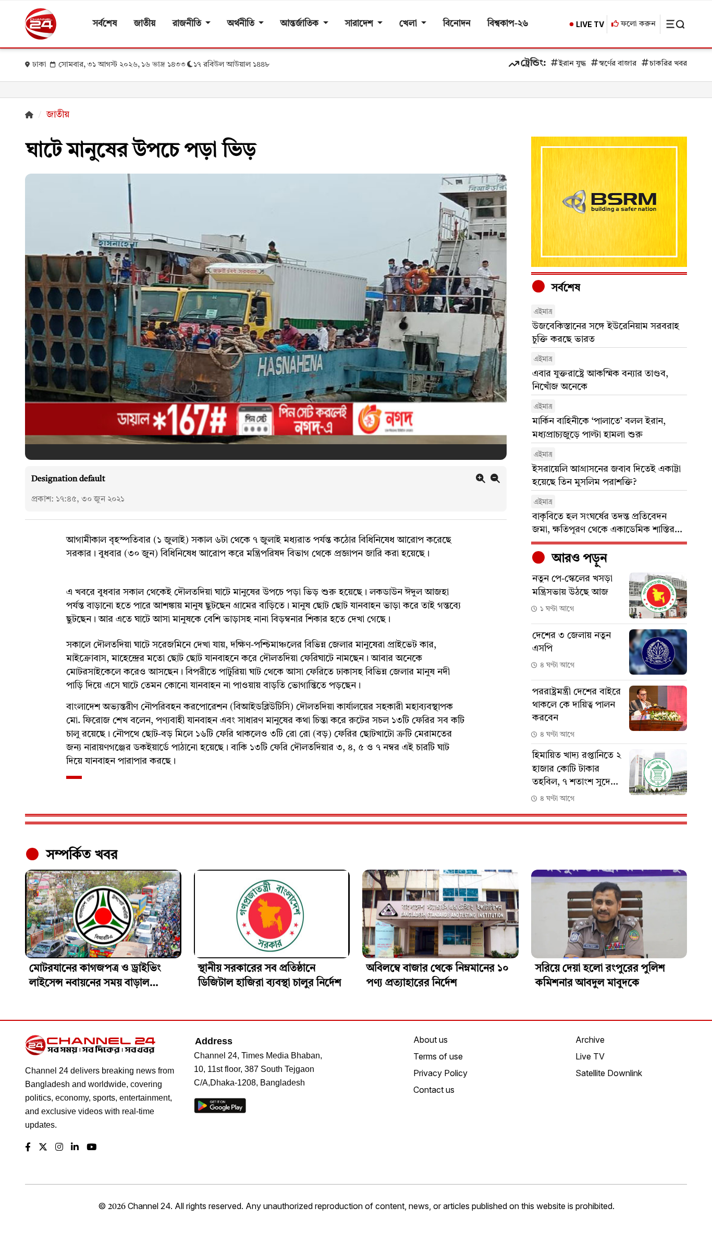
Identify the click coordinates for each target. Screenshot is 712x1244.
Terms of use (438, 1056)
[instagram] (59, 1147)
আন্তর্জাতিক (300, 23)
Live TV (590, 1056)
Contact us (434, 1089)
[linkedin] (75, 1147)
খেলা (409, 23)
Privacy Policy (440, 1073)
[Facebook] (28, 1147)
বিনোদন (457, 23)
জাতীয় (145, 23)
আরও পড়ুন (578, 559)
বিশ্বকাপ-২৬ (508, 23)
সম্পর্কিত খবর (80, 855)
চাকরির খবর (668, 64)
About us (430, 1039)
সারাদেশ (360, 23)
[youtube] (91, 1147)
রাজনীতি (188, 23)
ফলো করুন (637, 24)
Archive (590, 1039)
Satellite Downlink (608, 1073)
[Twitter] (43, 1147)
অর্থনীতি (241, 23)
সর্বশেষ (105, 23)
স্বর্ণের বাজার (617, 64)
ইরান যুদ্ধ (572, 64)
